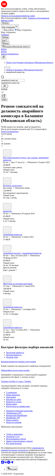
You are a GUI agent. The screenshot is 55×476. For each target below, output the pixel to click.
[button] (4, 49)
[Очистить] (4, 86)
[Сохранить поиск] (3, 96)
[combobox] (13, 80)
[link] (5, 43)
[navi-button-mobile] (3, 57)
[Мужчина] (7, 152)
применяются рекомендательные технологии (22, 449)
